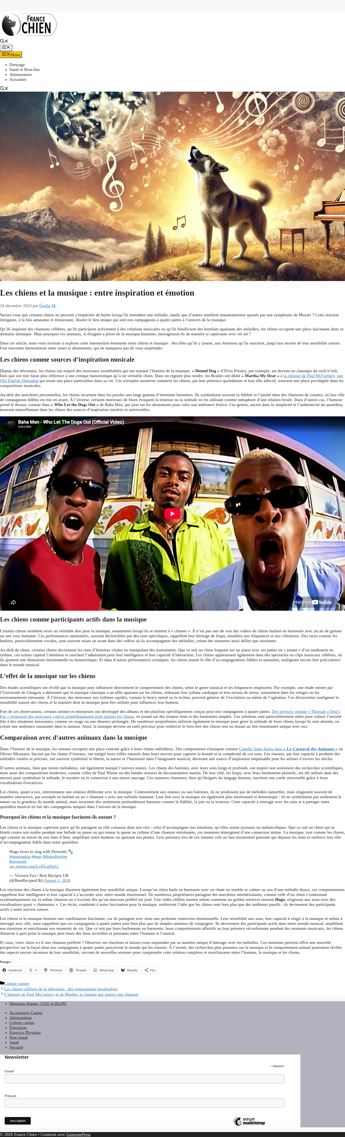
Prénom (10, 1096)
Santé (14, 1042)
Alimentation (20, 74)
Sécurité (16, 1047)
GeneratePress (78, 1134)
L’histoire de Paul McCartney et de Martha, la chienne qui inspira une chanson (71, 994)
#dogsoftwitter (55, 856)
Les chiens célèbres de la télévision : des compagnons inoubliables (61, 989)
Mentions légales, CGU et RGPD (37, 1003)
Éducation (18, 1027)
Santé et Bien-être (24, 69)
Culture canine (16, 983)
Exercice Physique (25, 1032)
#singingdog (19, 856)
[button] (4, 41)
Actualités (18, 79)
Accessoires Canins (25, 1012)
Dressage (17, 64)
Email (10, 1071)
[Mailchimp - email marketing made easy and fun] (249, 1125)
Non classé (18, 1037)
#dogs (36, 856)
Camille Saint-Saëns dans (288, 748)
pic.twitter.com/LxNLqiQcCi (34, 866)
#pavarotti (18, 861)
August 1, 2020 (57, 880)
